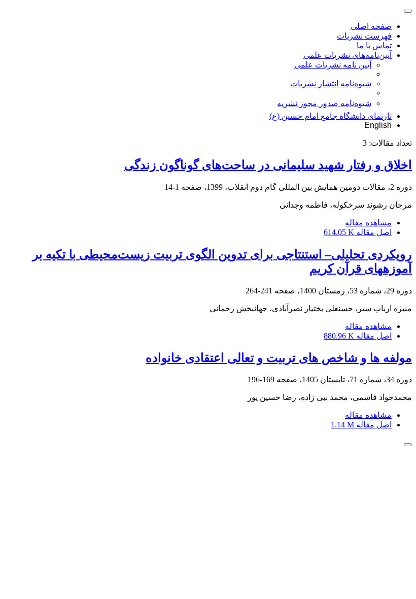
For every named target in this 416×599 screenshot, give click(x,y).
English (378, 125)
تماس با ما (374, 45)
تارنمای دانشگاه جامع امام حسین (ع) (330, 116)
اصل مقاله (358, 232)
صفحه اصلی (371, 26)
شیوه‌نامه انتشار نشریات (330, 83)
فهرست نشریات (364, 35)
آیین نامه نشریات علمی (332, 64)
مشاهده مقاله (368, 222)
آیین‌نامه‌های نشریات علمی (347, 55)
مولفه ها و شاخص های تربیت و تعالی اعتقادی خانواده (279, 357)
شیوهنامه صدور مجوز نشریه (324, 103)
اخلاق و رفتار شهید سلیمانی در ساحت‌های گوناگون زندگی (268, 165)
